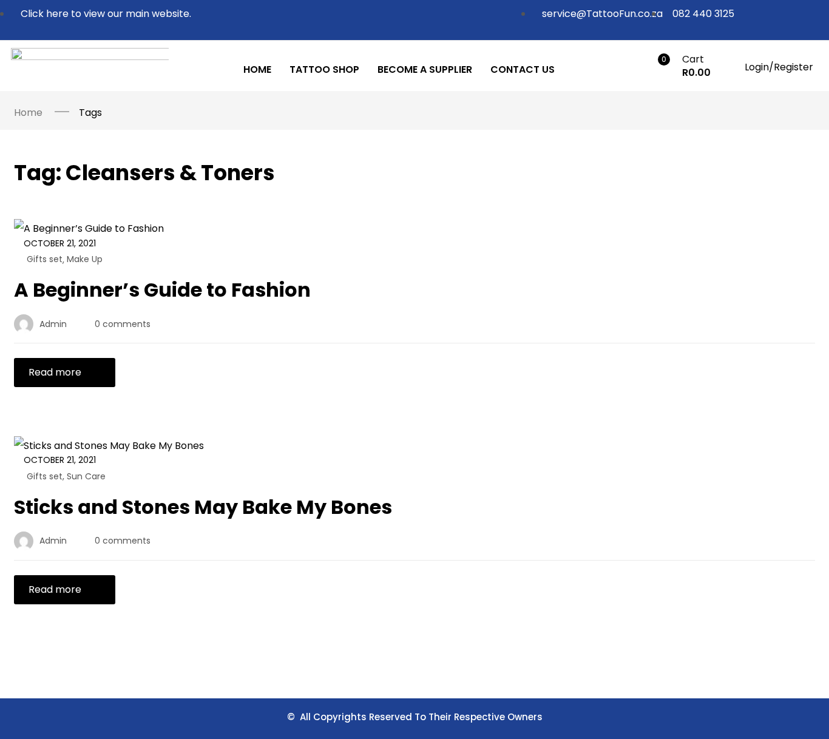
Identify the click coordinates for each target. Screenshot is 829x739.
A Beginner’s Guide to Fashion (162, 289)
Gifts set (45, 259)
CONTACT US (522, 69)
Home (257, 69)
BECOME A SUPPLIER (424, 69)
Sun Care (86, 476)
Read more (55, 372)
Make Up (85, 259)
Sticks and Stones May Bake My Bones (203, 507)
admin (53, 324)
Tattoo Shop (324, 69)
